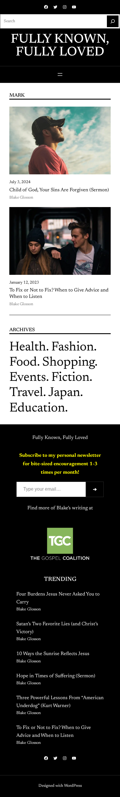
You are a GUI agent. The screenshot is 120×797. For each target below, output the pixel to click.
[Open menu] (60, 74)
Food (23, 362)
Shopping (68, 362)
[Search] (113, 21)
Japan (64, 393)
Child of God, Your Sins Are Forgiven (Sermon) (59, 190)
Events (27, 377)
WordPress (73, 786)
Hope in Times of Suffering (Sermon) (55, 676)
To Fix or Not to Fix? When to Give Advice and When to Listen (58, 293)
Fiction (70, 377)
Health (27, 347)
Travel (26, 393)
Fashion (72, 347)
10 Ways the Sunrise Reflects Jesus (52, 654)
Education (37, 408)
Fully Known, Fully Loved (60, 46)
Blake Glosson (21, 198)
